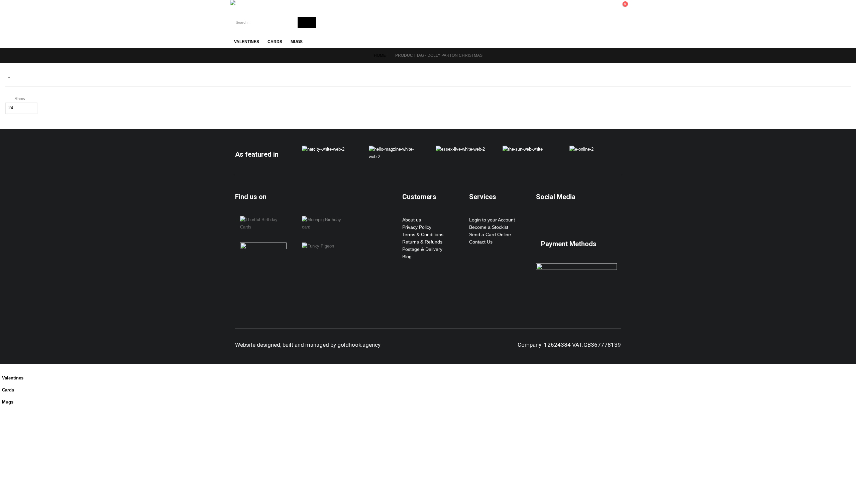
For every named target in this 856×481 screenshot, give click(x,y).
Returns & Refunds (422, 242)
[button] (4, 367)
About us (411, 219)
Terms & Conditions (422, 234)
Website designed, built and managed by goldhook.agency (308, 344)
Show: (20, 98)
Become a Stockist (488, 227)
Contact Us (481, 242)
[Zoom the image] (323, 149)
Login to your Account (492, 219)
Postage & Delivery (422, 249)
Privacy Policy (416, 227)
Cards (275, 41)
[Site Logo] (260, 2)
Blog (407, 256)
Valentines (246, 41)
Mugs (297, 41)
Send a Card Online (490, 234)
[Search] (307, 22)
